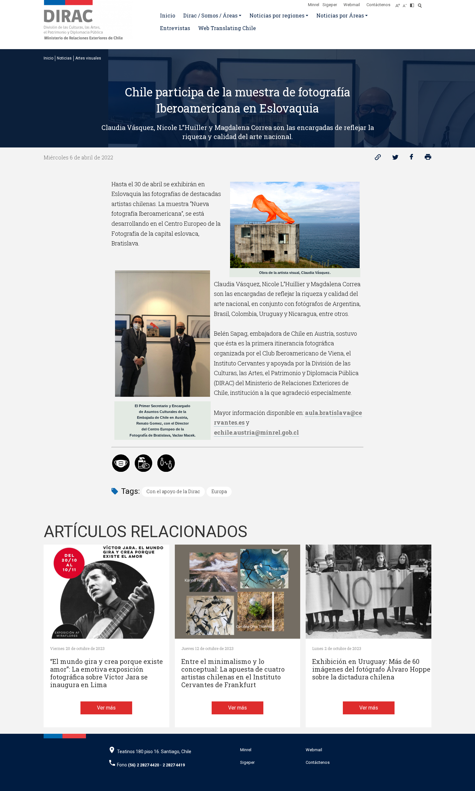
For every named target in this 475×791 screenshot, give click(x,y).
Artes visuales (88, 58)
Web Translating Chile (227, 28)
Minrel (313, 4)
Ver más (106, 708)
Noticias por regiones (276, 15)
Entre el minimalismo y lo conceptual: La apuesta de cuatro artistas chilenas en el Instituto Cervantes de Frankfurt (233, 673)
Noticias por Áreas (340, 15)
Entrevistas (175, 28)
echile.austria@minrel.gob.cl (256, 432)
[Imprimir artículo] (428, 159)
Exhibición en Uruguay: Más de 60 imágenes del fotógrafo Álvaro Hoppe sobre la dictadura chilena (371, 669)
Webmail (351, 4)
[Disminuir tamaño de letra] (406, 3)
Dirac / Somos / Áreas (210, 15)
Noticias (64, 58)
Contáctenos (378, 4)
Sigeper (329, 4)
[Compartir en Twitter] (395, 159)
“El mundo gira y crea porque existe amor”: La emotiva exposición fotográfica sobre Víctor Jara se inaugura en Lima (106, 673)
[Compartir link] (378, 159)
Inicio (167, 15)
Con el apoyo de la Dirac (173, 491)
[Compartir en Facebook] (411, 159)
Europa (219, 491)
